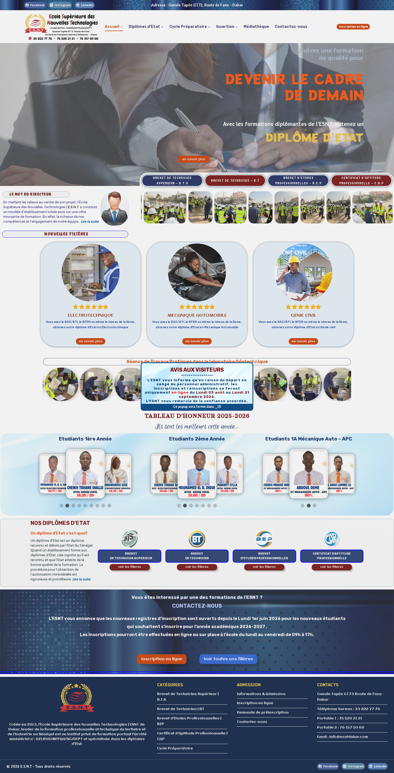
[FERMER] (255, 360)
